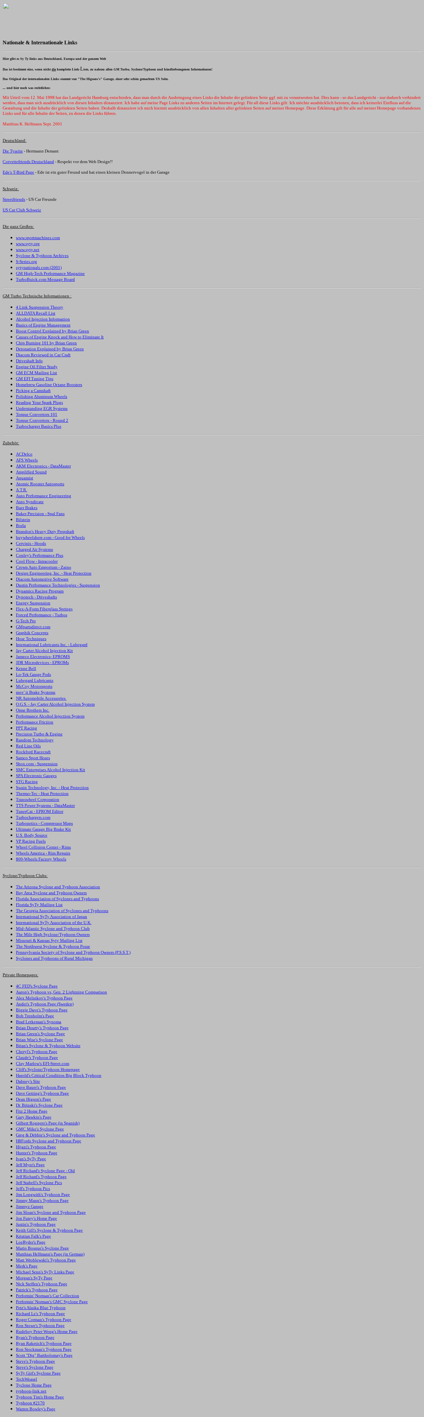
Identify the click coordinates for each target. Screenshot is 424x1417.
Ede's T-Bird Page (18, 172)
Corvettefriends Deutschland (28, 161)
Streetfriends (14, 199)
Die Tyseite (13, 151)
